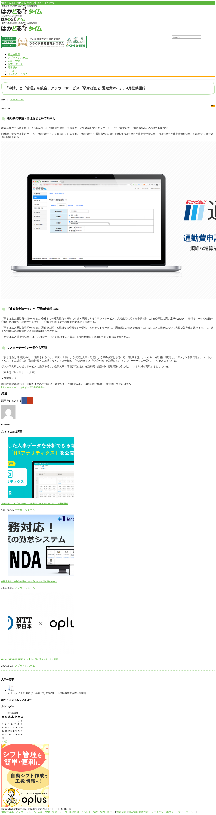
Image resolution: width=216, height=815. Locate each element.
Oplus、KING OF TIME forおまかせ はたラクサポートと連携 (29, 659)
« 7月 (4, 741)
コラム (111, 812)
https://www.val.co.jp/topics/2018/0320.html (23, 387)
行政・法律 (99, 812)
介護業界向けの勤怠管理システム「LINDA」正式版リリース (29, 581)
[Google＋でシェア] (30, 400)
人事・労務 (14, 61)
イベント (13, 71)
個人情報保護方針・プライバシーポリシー (152, 812)
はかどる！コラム (18, 74)
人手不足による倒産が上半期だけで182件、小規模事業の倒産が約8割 (47, 693)
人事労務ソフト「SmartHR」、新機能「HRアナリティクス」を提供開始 (34, 503)
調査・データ (15, 64)
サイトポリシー (187, 812)
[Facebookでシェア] (24, 400)
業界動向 (13, 67)
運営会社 (121, 812)
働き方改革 (14, 54)
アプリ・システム (18, 57)
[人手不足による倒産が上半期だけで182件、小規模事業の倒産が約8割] (11, 690)
